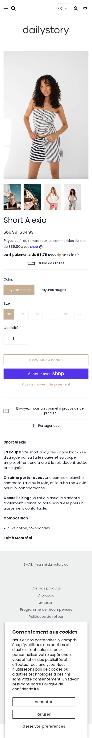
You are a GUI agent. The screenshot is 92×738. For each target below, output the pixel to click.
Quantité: (11, 328)
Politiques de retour (46, 616)
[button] (46, 254)
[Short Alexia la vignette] (12, 197)
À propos (46, 595)
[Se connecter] (75, 8)
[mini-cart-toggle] (84, 8)
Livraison (46, 602)
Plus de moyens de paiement (46, 384)
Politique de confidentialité (37, 686)
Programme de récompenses (46, 609)
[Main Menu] (6, 8)
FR (59, 8)
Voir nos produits (46, 588)
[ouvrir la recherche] (13, 8)
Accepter (44, 702)
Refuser (44, 714)
